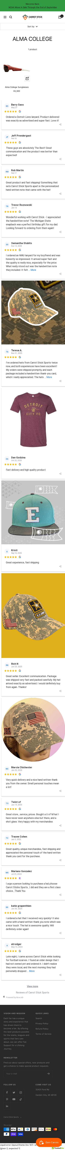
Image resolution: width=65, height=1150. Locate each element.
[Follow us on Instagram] (20, 1092)
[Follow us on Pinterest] (7, 1099)
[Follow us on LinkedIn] (7, 1106)
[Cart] (59, 17)
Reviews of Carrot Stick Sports (32, 992)
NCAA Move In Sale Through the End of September (33, 7)
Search (39, 1018)
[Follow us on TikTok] (20, 1099)
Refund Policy (42, 1029)
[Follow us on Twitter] (13, 1092)
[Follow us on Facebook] (7, 1092)
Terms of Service (43, 1034)
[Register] (48, 1074)
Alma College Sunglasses (17, 87)
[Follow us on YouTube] (13, 1099)
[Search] (10, 17)
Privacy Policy (42, 1023)
